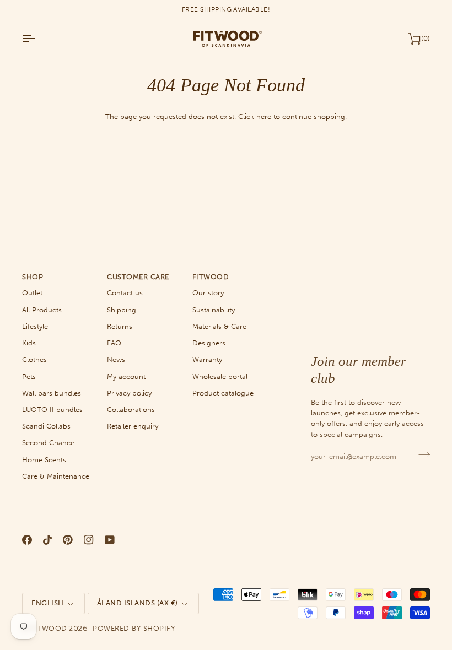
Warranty (207, 359)
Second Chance (48, 442)
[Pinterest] (68, 540)
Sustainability (213, 310)
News (116, 359)
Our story (208, 293)
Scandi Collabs (46, 426)
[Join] (421, 455)
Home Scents (44, 460)
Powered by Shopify (134, 628)
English (47, 603)
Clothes (34, 359)
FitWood (48, 628)
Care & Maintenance (55, 476)
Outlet (32, 293)
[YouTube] (110, 540)
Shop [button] (32, 277)
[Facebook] (27, 540)
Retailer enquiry (132, 426)
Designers (208, 343)
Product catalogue (223, 393)
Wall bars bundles (51, 393)
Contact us (125, 293)
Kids (29, 343)
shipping (216, 9)
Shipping (121, 310)
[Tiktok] (47, 540)
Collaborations (131, 409)
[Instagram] (89, 540)
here (263, 116)
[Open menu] (38, 38)
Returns (119, 326)
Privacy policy (129, 393)
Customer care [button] (138, 277)
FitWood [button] (210, 277)
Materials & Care (219, 326)
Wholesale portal (219, 376)
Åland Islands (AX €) (137, 603)
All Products (42, 310)
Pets (29, 376)
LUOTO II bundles (52, 409)
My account (126, 376)
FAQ (114, 343)
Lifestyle (35, 326)
